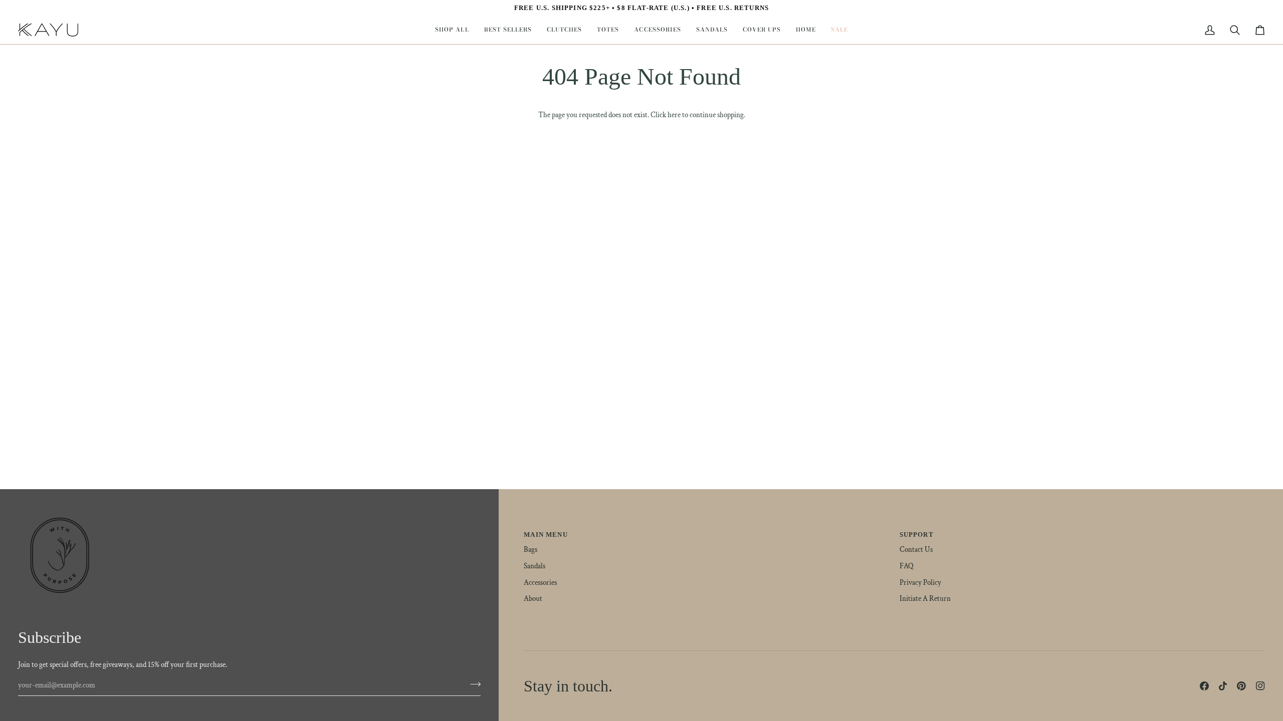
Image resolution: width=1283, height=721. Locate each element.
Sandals (534, 566)
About (533, 598)
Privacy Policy (920, 582)
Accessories (540, 582)
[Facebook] (1204, 685)
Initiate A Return (925, 598)
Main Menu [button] (546, 534)
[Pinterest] (1241, 685)
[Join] (472, 684)
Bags (530, 549)
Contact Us (916, 549)
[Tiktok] (1223, 685)
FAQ (907, 566)
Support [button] (917, 534)
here (674, 115)
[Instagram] (1260, 685)
